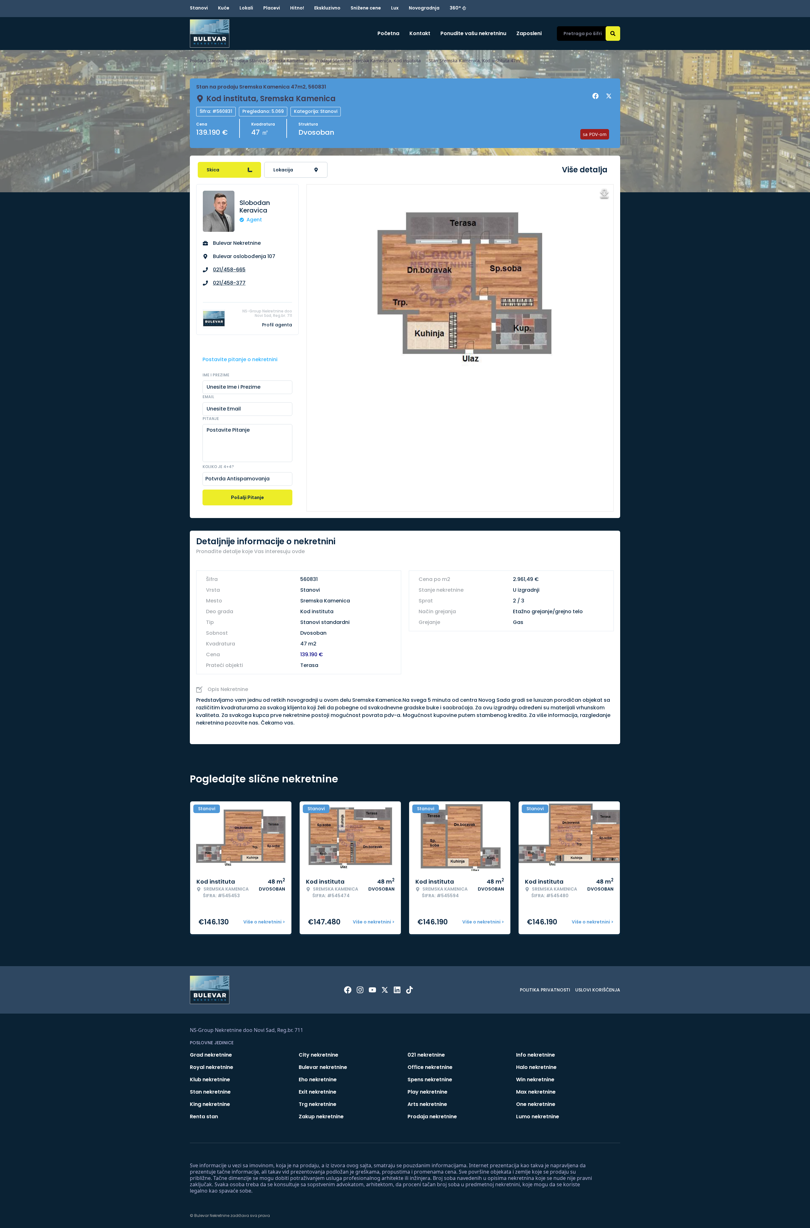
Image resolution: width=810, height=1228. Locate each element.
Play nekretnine (427, 1091)
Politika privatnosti (545, 990)
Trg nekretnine (317, 1104)
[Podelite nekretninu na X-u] (610, 96)
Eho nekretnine (318, 1079)
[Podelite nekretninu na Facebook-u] (596, 96)
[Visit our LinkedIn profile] (397, 990)
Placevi (271, 8)
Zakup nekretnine (321, 1116)
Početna (388, 33)
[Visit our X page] (385, 990)
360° (455, 8)
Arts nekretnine (427, 1104)
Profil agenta (277, 325)
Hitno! (297, 8)
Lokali (246, 8)
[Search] (613, 33)
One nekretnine (535, 1104)
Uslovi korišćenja (597, 990)
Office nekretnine (430, 1067)
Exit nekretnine (317, 1091)
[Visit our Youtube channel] (372, 990)
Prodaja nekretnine (432, 1116)
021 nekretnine (426, 1054)
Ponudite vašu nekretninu (473, 33)
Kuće (223, 8)
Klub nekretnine (210, 1079)
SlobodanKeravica (255, 206)
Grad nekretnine (211, 1054)
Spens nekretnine (430, 1079)
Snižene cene (366, 8)
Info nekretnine (535, 1054)
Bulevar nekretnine (323, 1067)
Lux (395, 8)
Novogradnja (424, 8)
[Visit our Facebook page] (348, 990)
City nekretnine (318, 1054)
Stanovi (199, 8)
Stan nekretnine (210, 1091)
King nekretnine (210, 1104)
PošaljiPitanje (247, 497)
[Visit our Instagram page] (360, 990)
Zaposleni (529, 33)
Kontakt (419, 33)
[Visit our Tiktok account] (409, 990)
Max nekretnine (536, 1091)
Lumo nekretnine (537, 1116)
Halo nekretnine (536, 1067)
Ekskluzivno (327, 8)
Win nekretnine (535, 1079)
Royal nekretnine (211, 1067)
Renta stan (204, 1116)
